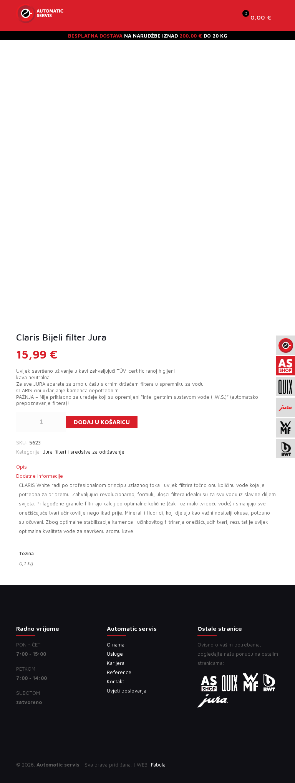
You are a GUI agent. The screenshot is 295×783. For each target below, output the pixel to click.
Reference (119, 672)
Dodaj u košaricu (102, 422)
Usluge (115, 654)
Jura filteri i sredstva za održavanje (83, 452)
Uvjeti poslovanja (126, 691)
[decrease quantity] (24, 422)
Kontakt (115, 681)
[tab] (147, 466)
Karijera (115, 663)
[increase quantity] (57, 422)
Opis (21, 467)
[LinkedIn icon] (244, 764)
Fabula (158, 765)
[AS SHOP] (39, 17)
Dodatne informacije (39, 476)
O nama (115, 645)
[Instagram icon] (252, 764)
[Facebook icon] (236, 764)
